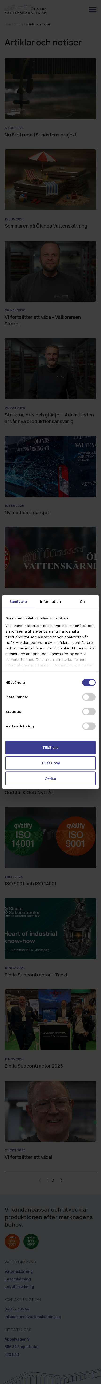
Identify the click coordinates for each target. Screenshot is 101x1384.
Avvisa (50, 778)
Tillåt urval (50, 762)
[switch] (89, 697)
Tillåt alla (50, 747)
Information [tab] (50, 601)
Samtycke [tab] (18, 601)
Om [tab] (83, 601)
